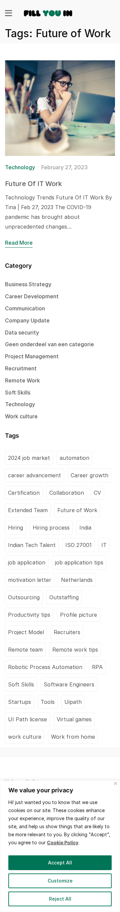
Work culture (21, 416)
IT (104, 545)
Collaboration (66, 492)
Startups (19, 701)
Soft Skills (17, 392)
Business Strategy (28, 284)
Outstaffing (64, 597)
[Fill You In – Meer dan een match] (48, 12)
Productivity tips (29, 614)
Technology (20, 167)
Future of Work (77, 510)
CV (97, 492)
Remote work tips (75, 649)
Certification (24, 492)
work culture (24, 736)
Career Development (32, 296)
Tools (48, 701)
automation (74, 457)
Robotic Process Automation (45, 667)
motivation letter (29, 579)
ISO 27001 (78, 545)
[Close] (115, 783)
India (85, 527)
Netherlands (77, 579)
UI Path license (27, 719)
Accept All (60, 862)
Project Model (26, 632)
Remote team (25, 649)
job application (26, 562)
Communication (25, 308)
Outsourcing (24, 597)
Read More (19, 242)
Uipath (73, 701)
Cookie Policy (62, 842)
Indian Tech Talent (32, 545)
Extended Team (28, 510)
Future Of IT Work (33, 184)
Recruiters (67, 632)
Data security (22, 332)
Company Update (27, 320)
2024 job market (29, 457)
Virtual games (74, 719)
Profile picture (78, 614)
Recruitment (21, 368)
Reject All (60, 899)
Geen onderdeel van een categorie (49, 344)
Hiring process (51, 527)
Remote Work (22, 380)
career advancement (34, 475)
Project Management (32, 356)
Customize (60, 881)
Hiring (15, 527)
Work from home (73, 736)
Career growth (89, 475)
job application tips (79, 562)
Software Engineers (69, 684)
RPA (97, 667)
